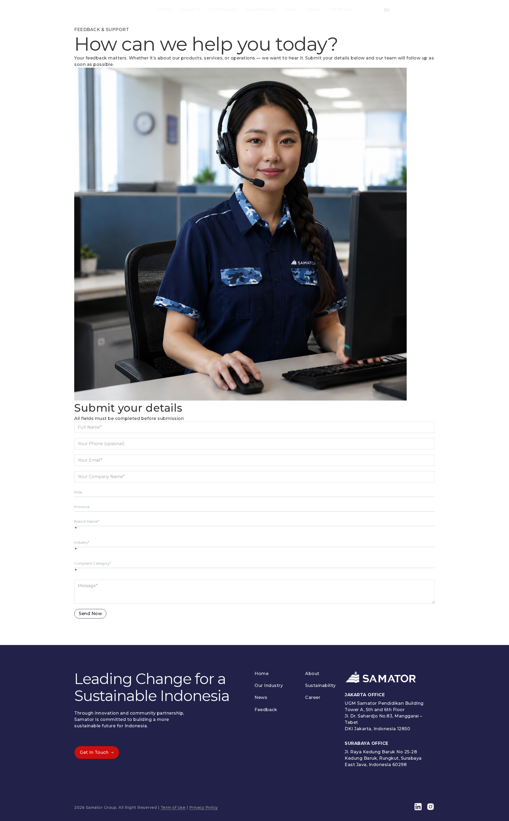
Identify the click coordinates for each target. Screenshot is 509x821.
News (291, 9)
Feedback (340, 9)
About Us (190, 9)
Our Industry (223, 9)
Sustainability (261, 9)
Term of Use (173, 807)
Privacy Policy (203, 807)
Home (165, 9)
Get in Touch (94, 752)
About (312, 673)
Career (313, 9)
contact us (414, 9)
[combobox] (254, 492)
